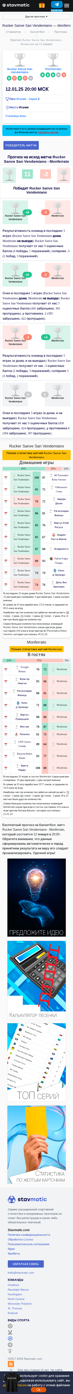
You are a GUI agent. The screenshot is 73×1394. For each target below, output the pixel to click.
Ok (38, 1390)
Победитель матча (21, 145)
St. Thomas (15, 1308)
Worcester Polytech (20, 1303)
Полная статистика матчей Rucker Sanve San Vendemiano (36, 455)
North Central (16, 1299)
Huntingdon (15, 1294)
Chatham (13, 1284)
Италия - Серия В (28, 98)
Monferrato (53, 69)
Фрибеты (14, 1253)
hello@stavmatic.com (21, 1272)
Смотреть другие (48, 132)
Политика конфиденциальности (29, 1234)
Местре (24, 726)
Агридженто (61, 548)
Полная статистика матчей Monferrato (36, 649)
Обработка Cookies (20, 1239)
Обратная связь (26, 1264)
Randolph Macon (18, 1289)
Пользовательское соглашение (28, 1244)
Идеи (11, 1248)
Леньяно (25, 734)
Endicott (13, 1313)
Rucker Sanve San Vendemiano (19, 71)
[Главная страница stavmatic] (15, 5)
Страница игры (15, 115)
